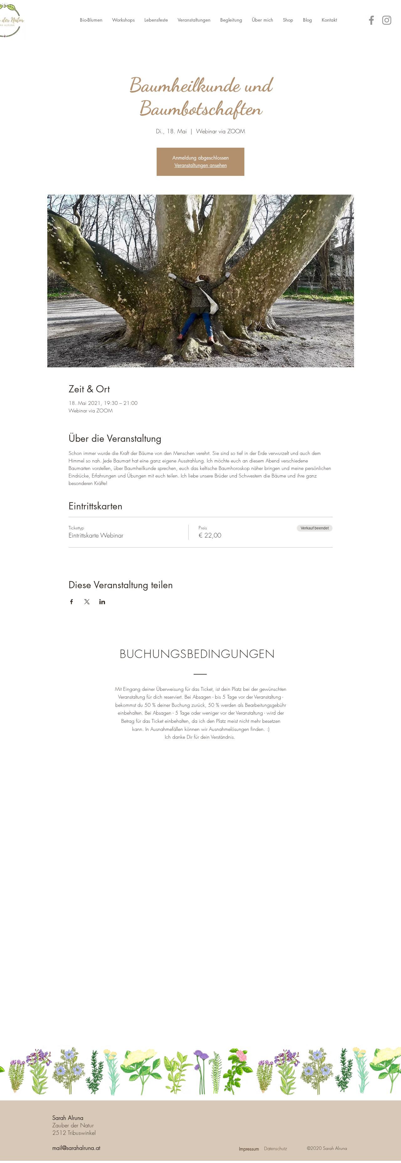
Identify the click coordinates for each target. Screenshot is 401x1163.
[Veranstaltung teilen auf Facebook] (72, 601)
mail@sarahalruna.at (76, 1147)
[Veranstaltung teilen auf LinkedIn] (102, 601)
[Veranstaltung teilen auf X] (87, 601)
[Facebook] (371, 20)
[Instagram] (387, 20)
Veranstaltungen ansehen (200, 165)
